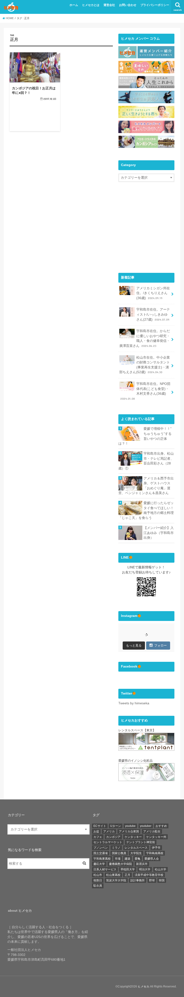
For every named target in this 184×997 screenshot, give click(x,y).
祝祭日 (97, 880)
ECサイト (99, 826)
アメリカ (109, 831)
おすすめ (161, 826)
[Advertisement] (151, 231)
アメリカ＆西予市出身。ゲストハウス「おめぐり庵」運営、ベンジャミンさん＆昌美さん (146, 486)
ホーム (73, 5)
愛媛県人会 (151, 858)
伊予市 (156, 847)
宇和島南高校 (154, 853)
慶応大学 (99, 864)
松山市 (97, 875)
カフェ (97, 837)
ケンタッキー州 (156, 837)
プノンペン (100, 847)
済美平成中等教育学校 (149, 875)
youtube (130, 826)
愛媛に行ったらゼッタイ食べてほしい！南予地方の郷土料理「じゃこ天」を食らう (146, 510)
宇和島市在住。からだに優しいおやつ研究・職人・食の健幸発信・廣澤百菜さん (144, 338)
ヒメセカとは (90, 5)
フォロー (160, 645)
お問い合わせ (127, 5)
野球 (152, 880)
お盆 (96, 831)
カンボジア (113, 837)
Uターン (115, 826)
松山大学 (160, 869)
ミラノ (116, 847)
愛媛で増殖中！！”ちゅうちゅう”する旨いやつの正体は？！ (145, 436)
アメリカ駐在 (152, 831)
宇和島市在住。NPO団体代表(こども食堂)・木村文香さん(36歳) (145, 391)
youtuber (145, 826)
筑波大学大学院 (116, 880)
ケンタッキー (133, 837)
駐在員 (97, 885)
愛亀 (137, 858)
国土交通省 (100, 853)
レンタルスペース (136, 847)
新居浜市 (142, 864)
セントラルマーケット (107, 842)
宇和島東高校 (102, 858)
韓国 (162, 880)
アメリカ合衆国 (129, 831)
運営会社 (109, 5)
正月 (127, 875)
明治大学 (144, 869)
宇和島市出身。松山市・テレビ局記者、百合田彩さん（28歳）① (146, 461)
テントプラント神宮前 (140, 842)
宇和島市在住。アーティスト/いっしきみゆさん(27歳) (153, 314)
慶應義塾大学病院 (120, 864)
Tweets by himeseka (133, 703)
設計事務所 (137, 880)
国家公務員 (119, 853)
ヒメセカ (143, 986)
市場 (118, 858)
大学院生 (136, 853)
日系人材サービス (104, 869)
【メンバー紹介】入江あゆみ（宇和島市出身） (159, 532)
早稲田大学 (128, 869)
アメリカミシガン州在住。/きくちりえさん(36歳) (153, 293)
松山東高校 (113, 875)
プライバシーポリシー (154, 5)
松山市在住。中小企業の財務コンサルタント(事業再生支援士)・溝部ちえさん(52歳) (144, 365)
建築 (127, 858)
